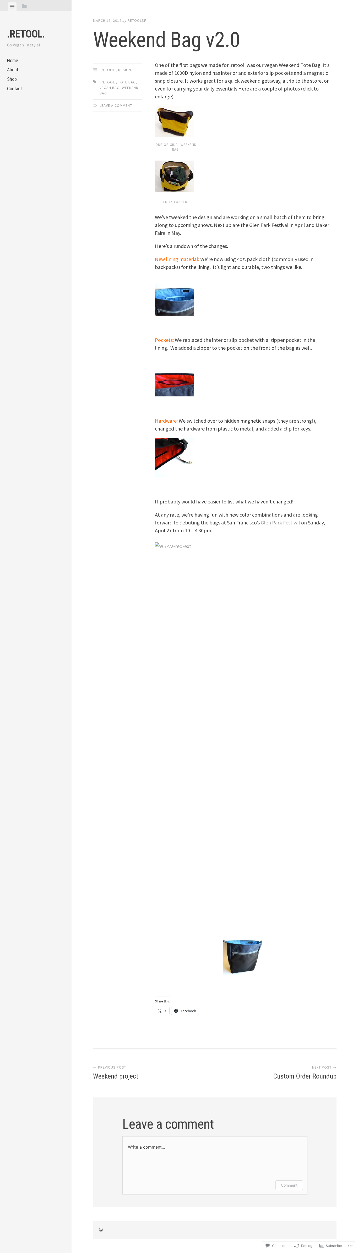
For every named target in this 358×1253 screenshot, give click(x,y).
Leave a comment (116, 105)
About (12, 69)
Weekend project (115, 1072)
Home (12, 60)
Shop (12, 79)
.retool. (26, 34)
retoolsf (137, 20)
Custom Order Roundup (305, 1072)
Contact (14, 88)
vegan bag (110, 87)
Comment (289, 1185)
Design (124, 69)
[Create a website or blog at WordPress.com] (101, 1230)
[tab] (12, 6)
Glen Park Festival (280, 522)
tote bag (127, 82)
